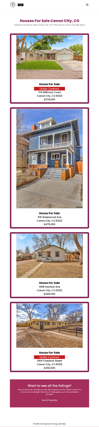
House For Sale (49, 84)
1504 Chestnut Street (49, 360)
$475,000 (49, 224)
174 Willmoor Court (49, 92)
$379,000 (49, 99)
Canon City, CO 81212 (49, 96)
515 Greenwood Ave (49, 217)
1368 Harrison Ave (49, 286)
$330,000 (49, 368)
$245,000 (49, 294)
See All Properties (49, 400)
